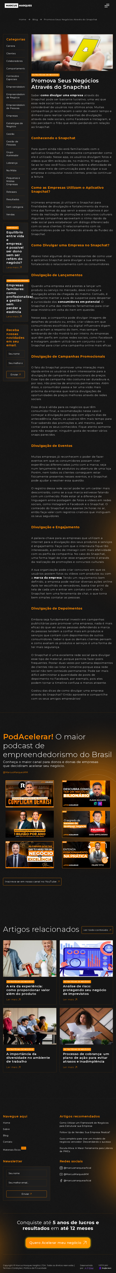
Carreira (10, 46)
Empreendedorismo (17, 86)
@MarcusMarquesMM (15, 772)
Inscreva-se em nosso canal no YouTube (31, 881)
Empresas (12, 115)
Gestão (10, 134)
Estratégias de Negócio (45, 75)
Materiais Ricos (12, 1149)
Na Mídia (11, 170)
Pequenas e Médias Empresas (13, 181)
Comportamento (16, 68)
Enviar (14, 374)
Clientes (11, 53)
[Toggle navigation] (107, 5)
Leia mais (12, 267)
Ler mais (11, 999)
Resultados (12, 199)
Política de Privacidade (35, 1268)
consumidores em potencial (79, 301)
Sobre (6, 1129)
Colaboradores (14, 61)
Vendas (10, 214)
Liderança (11, 163)
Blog (35, 19)
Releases (11, 192)
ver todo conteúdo (96, 930)
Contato (7, 1141)
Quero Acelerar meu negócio (55, 1243)
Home (22, 19)
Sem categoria (14, 207)
